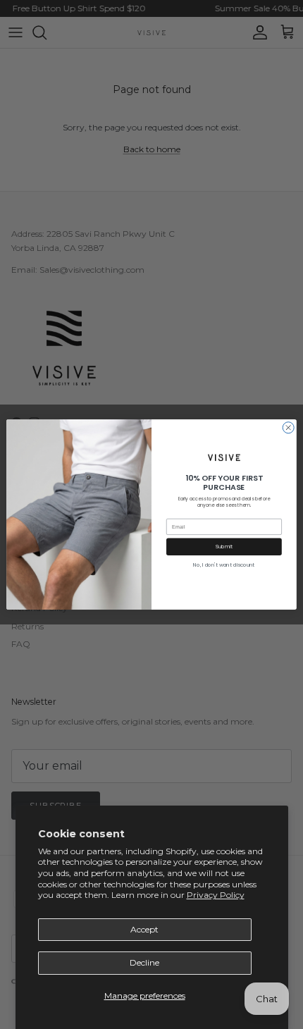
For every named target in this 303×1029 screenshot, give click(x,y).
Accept (144, 929)
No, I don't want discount (223, 565)
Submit (224, 546)
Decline (144, 962)
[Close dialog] (288, 427)
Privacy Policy (216, 894)
